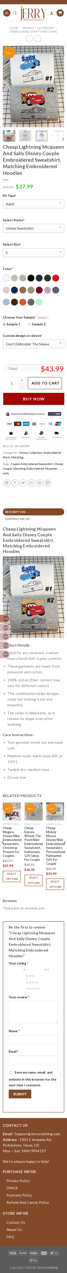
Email (14, 1051)
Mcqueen (51, 468)
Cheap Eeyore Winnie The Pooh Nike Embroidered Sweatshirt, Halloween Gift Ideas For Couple (33, 844)
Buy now (34, 398)
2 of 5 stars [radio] (36, 969)
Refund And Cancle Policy (28, 1202)
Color (8, 269)
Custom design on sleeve (22, 336)
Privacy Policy (18, 1181)
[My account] (52, 13)
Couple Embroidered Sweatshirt (32, 464)
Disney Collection (30, 452)
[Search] (15, 13)
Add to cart (46, 383)
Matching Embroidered (28, 468)
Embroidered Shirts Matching (33, 31)
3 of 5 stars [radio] (18, 975)
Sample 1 (13, 324)
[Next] (58, 86)
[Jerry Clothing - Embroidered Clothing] (33, 13)
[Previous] (8, 86)
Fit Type (10, 196)
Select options (12, 876)
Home (13, 28)
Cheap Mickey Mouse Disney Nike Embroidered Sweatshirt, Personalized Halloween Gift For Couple (55, 845)
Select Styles (14, 220)
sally (6, 473)
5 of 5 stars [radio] (18, 988)
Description (15, 512)
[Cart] (60, 12)
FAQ (10, 1237)
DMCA (12, 1188)
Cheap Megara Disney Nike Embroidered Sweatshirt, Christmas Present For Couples (12, 842)
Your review (19, 997)
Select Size (12, 244)
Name (14, 1031)
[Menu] (6, 12)
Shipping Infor (17, 519)
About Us (14, 1229)
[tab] (33, 512)
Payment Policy (19, 1195)
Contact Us (16, 1222)
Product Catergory (38, 28)
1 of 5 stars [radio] (15, 969)
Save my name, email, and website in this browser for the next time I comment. (32, 1078)
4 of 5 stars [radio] (18, 982)
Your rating (18, 963)
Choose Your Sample (19, 317)
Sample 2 (39, 324)
